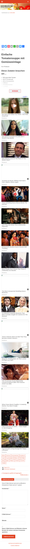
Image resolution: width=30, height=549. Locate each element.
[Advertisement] (15, 29)
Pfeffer (23, 458)
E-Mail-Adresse (6, 514)
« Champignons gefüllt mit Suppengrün (11, 473)
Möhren (16, 458)
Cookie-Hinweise (15, 545)
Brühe (3, 455)
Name (4, 508)
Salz (3, 460)
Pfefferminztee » (24, 475)
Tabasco (12, 460)
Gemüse (8, 455)
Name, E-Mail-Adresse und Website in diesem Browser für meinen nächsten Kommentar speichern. (14, 530)
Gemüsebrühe (15, 455)
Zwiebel (4, 463)
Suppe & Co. (7, 467)
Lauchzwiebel (9, 458)
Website (4, 520)
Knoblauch (22, 455)
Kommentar (5, 488)
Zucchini (22, 460)
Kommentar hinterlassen (9, 469)
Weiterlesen (15, 91)
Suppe (7, 460)
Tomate (17, 460)
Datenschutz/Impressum (15, 543)
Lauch (3, 458)
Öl (19, 458)
